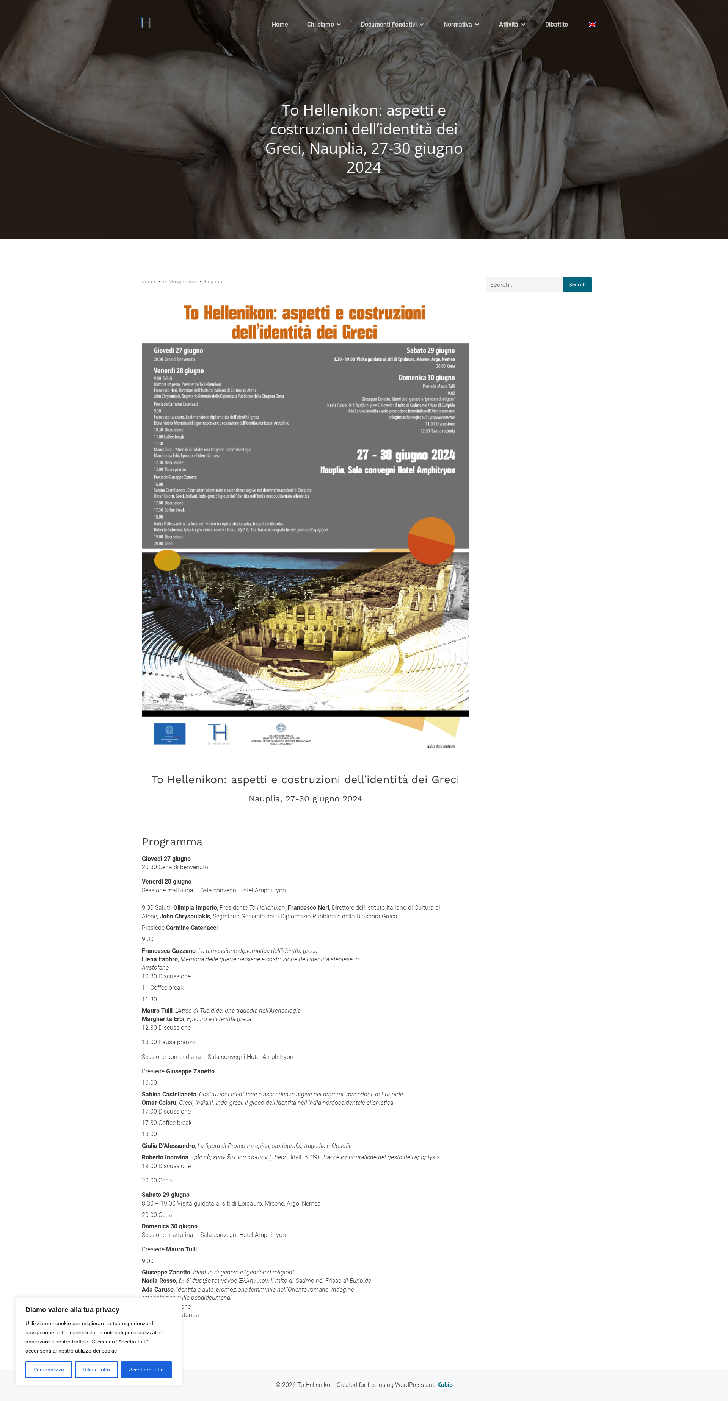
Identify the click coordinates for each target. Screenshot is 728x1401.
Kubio (445, 1385)
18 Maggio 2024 (180, 281)
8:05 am (213, 281)
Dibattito (556, 24)
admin (149, 281)
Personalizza (48, 1370)
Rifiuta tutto (96, 1370)
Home (280, 24)
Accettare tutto (146, 1370)
